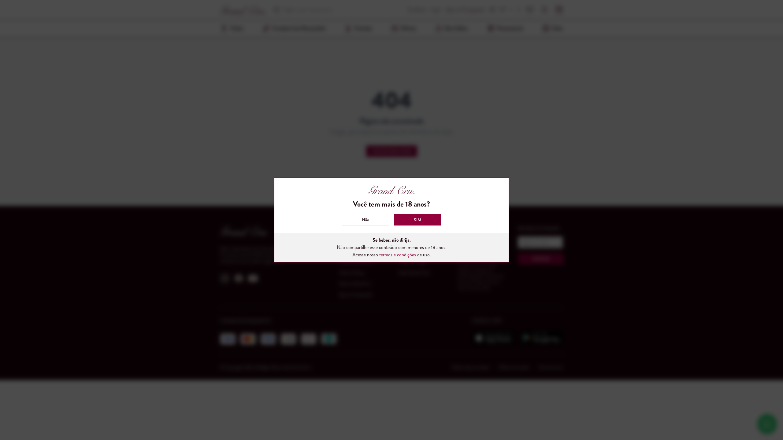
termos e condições (397, 254)
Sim (417, 220)
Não (365, 220)
